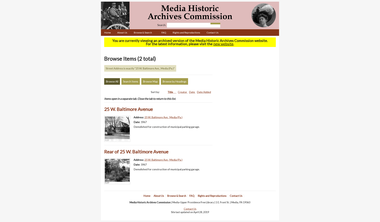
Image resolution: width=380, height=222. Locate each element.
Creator (182, 92)
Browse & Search (143, 32)
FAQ (163, 32)
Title (171, 92)
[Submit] (217, 23)
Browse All (112, 81)
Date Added (204, 92)
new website (223, 44)
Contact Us (212, 32)
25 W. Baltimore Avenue (128, 109)
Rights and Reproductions (186, 32)
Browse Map (150, 81)
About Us (122, 32)
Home (107, 32)
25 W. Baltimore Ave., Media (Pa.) (163, 117)
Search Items (130, 81)
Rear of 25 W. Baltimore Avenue (136, 151)
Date (192, 92)
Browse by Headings (174, 81)
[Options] (212, 23)
